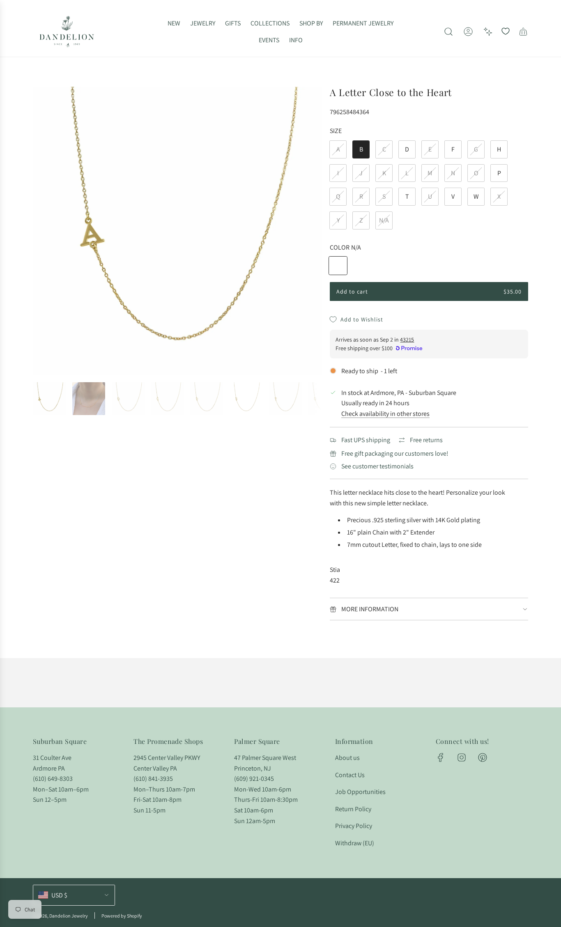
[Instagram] (461, 757)
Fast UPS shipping (365, 440)
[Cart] (523, 31)
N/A (384, 220)
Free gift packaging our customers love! (394, 453)
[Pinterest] (482, 757)
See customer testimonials (377, 466)
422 (335, 580)
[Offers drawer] (488, 31)
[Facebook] (441, 757)
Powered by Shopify (121, 916)
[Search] (448, 31)
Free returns (426, 440)
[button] (42, 231)
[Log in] (468, 31)
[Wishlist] (505, 31)
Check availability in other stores (385, 413)
